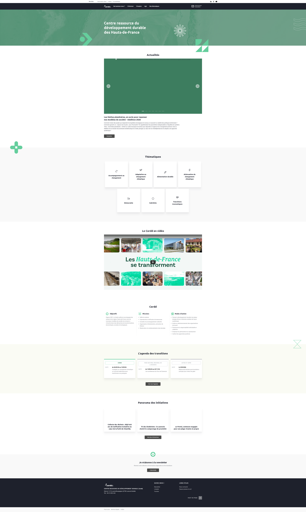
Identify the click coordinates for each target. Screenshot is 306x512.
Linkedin (156, 489)
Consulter (111, 136)
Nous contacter (183, 487)
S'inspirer (139, 6)
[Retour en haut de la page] (200, 498)
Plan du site (107, 509)
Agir (145, 6)
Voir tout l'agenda (153, 384)
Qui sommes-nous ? (119, 6)
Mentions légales (115, 509)
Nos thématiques (154, 6)
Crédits (122, 509)
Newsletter (157, 487)
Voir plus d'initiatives (153, 437)
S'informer (130, 6)
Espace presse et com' (185, 489)
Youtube (156, 491)
